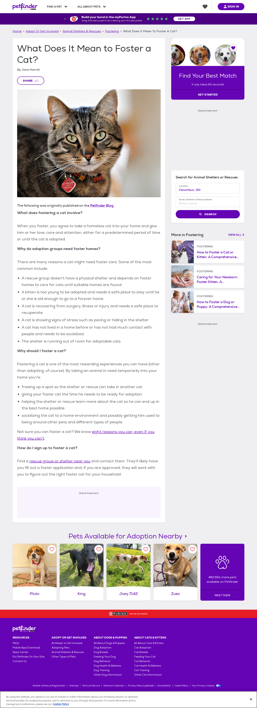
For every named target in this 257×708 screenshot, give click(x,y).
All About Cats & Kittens (149, 643)
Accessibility (164, 685)
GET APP (184, 19)
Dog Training (101, 670)
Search (210, 214)
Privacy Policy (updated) (141, 685)
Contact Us (20, 661)
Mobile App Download (26, 647)
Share (28, 80)
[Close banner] (65, 19)
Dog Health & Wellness (107, 665)
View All (234, 234)
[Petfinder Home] (25, 6)
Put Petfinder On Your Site (28, 656)
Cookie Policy (181, 685)
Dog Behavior (102, 661)
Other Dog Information (108, 674)
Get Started (208, 94)
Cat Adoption (142, 647)
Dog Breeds (101, 652)
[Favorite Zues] (192, 549)
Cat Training (141, 670)
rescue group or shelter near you (59, 461)
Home (17, 31)
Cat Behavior (142, 661)
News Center (20, 652)
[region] (128, 699)
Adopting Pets (60, 647)
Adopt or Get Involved (42, 31)
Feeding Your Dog (105, 656)
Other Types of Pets (64, 656)
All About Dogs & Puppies (109, 643)
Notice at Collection (113, 685)
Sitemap (73, 685)
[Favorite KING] (98, 549)
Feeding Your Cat (145, 656)
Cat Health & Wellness (147, 665)
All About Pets (88, 6)
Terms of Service (91, 685)
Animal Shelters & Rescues (82, 31)
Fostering (112, 31)
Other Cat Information (148, 674)
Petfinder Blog (101, 205)
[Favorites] (205, 6)
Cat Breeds (141, 652)
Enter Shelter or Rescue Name (195, 199)
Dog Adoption (102, 647)
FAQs (16, 643)
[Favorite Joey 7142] (146, 549)
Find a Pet (54, 6)
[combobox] (208, 190)
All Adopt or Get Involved (67, 643)
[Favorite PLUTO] (52, 549)
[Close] (251, 699)
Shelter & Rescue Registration (49, 685)
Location (183, 185)
